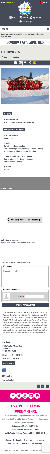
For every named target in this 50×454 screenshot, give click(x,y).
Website (12, 358)
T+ (47, 386)
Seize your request (10, 271)
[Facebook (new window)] (4, 370)
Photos (15, 63)
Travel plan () (27, 22)
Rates (29, 63)
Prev (3, 82)
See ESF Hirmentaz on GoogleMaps (26, 219)
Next (43, 82)
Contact (34, 63)
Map (25, 63)
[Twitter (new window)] (20, 396)
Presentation (20, 63)
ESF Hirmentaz (8, 363)
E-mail (21, 296)
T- (42, 386)
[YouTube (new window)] (26, 396)
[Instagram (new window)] (32, 396)
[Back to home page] (25, 9)
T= (38, 386)
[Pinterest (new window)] (38, 396)
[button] (23, 17)
